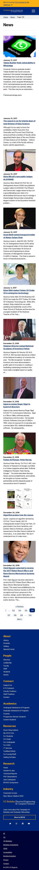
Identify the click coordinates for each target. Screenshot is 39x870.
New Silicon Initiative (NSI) (13, 796)
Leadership (7, 663)
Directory (6, 660)
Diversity (6, 643)
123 (13, 610)
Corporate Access (10, 793)
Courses (6, 714)
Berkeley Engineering (10, 845)
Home (5, 17)
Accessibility (7, 852)
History (6, 640)
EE (4, 833)
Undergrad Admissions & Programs (16, 708)
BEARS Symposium (10, 782)
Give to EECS (19, 817)
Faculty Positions (9, 691)
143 (30, 615)
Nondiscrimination (9, 856)
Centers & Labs (9, 770)
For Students (8, 736)
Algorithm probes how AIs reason (18, 515)
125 (26, 610)
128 (15, 615)
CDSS (5, 848)
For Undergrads (9, 742)
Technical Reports (10, 774)
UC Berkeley (7, 841)
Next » (20, 619)
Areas (5, 768)
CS (4, 837)
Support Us (7, 685)
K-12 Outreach (8, 688)
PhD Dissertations (10, 777)
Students (6, 672)
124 (19, 610)
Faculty (6, 666)
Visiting (6, 646)
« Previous (20, 606)
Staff (5, 669)
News (12, 17)
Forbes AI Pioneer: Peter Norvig (17, 460)
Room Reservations (10, 730)
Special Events (8, 649)
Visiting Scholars (9, 757)
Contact (6, 697)
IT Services (7, 748)
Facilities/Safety (9, 751)
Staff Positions (8, 694)
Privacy (5, 860)
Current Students (9, 720)
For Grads (7, 739)
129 (21, 615)
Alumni (5, 675)
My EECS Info (8, 733)
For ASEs (7, 745)
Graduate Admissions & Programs (15, 711)
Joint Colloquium (9, 780)
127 (8, 615)
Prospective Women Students (14, 717)
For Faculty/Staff (9, 754)
